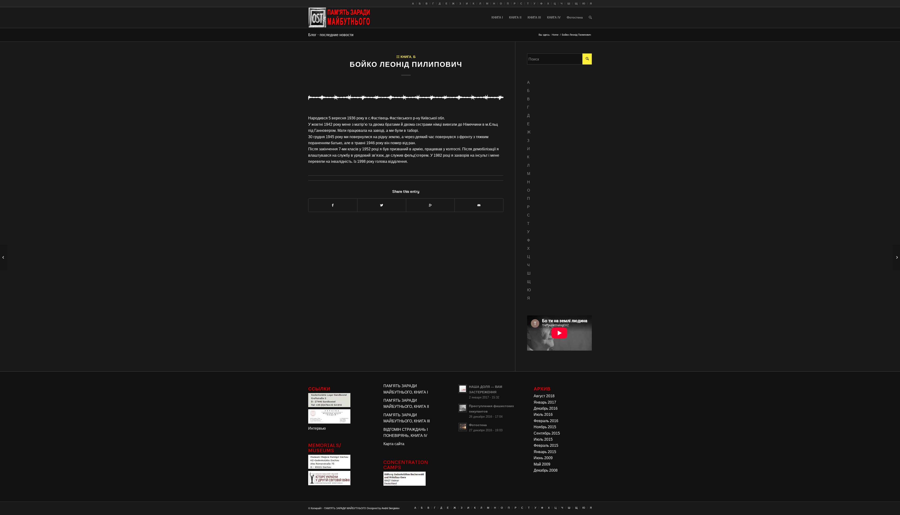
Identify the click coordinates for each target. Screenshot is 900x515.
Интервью (317, 428)
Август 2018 (544, 396)
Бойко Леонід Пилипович (406, 64)
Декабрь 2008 (546, 470)
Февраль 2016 (546, 421)
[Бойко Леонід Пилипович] (405, 97)
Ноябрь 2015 (545, 427)
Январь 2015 (545, 452)
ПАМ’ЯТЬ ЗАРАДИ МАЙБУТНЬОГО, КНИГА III (406, 418)
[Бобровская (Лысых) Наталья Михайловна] (3, 257)
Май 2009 (542, 464)
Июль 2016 (543, 415)
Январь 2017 (545, 402)
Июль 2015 (543, 439)
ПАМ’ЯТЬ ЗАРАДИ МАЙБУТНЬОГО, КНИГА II (406, 403)
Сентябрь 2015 (547, 433)
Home (555, 34)
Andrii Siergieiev (391, 508)
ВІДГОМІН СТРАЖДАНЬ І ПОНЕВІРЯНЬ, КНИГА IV (405, 433)
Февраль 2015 (546, 445)
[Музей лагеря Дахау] (329, 468)
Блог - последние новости (330, 34)
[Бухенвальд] (404, 484)
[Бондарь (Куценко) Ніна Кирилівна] (896, 257)
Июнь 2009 (543, 458)
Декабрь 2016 (546, 408)
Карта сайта (393, 444)
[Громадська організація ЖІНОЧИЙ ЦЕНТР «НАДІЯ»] (329, 422)
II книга (403, 56)
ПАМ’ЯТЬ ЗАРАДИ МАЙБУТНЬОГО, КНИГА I (405, 389)
